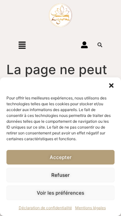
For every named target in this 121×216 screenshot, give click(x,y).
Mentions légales (90, 207)
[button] (111, 85)
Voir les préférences (60, 193)
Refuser (60, 175)
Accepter (61, 157)
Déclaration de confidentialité (45, 207)
